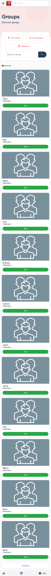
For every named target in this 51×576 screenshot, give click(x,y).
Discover (7, 66)
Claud (5, 99)
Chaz (5, 222)
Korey (5, 509)
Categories (26, 46)
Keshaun (6, 263)
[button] (43, 573)
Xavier (5, 550)
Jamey (5, 386)
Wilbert (6, 468)
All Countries (15, 38)
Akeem (5, 181)
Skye (5, 140)
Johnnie (6, 304)
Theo (5, 427)
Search (42, 55)
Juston (5, 345)
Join (25, 105)
